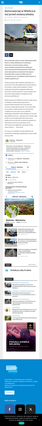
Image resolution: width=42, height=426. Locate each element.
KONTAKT (9, 392)
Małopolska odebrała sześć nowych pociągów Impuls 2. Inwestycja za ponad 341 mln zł (27, 230)
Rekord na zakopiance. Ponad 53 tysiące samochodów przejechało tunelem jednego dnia (27, 252)
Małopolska (9, 8)
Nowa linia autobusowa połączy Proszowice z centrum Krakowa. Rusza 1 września (27, 241)
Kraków (23, 291)
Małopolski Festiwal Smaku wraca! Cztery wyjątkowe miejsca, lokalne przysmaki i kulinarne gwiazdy (24, 311)
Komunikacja (16, 282)
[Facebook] (9, 409)
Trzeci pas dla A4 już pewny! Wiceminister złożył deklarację (24, 318)
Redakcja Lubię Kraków (22, 17)
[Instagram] (20, 409)
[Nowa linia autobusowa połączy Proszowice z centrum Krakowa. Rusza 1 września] (11, 242)
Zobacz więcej (32, 264)
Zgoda (21, 423)
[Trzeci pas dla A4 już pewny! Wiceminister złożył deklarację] (8, 318)
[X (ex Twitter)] (31, 409)
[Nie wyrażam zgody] (40, 420)
